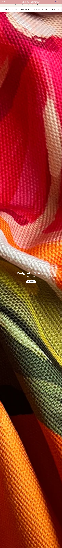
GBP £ (58, 1)
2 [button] (31, 545)
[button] (3, 9)
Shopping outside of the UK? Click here (35, 2)
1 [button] (27, 545)
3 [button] (34, 545)
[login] (58, 9)
